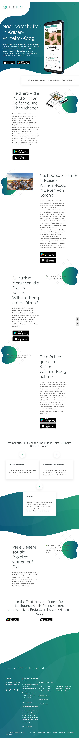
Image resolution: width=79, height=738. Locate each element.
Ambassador (41, 732)
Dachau (41, 691)
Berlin (40, 686)
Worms (67, 691)
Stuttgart (59, 691)
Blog (30, 732)
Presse (55, 732)
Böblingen (68, 686)
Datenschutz (70, 732)
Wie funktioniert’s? (69, 80)
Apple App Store (9, 62)
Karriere (49, 732)
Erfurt (49, 686)
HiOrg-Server (43, 704)
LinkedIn (14, 690)
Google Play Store (23, 62)
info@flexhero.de (13, 684)
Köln (48, 689)
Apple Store (20, 157)
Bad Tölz (41, 689)
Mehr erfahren (26, 702)
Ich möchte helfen (54, 80)
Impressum (62, 732)
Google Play (20, 151)
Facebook (18, 690)
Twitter (7, 690)
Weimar (67, 689)
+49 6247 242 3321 (14, 682)
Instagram (10, 690)
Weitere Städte (43, 695)
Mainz (49, 691)
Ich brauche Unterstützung (36, 80)
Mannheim (59, 686)
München (59, 689)
